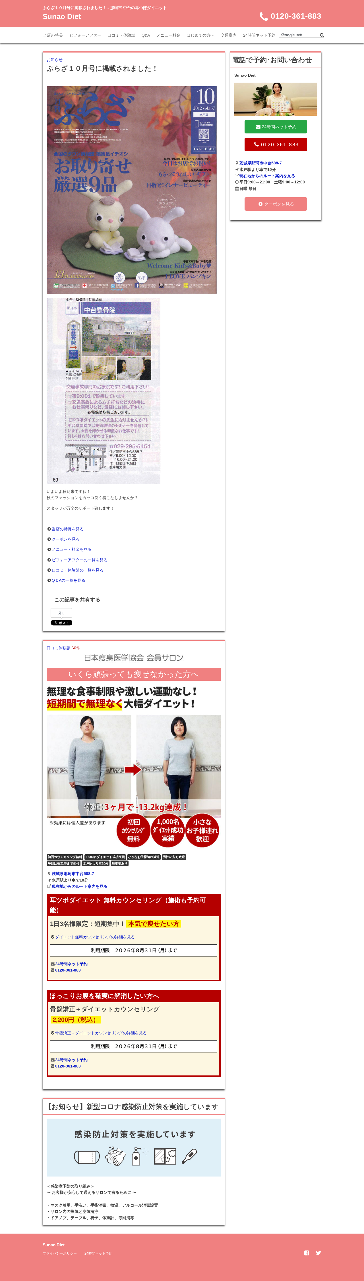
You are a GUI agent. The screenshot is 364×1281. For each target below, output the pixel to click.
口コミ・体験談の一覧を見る (78, 570)
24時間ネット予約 (259, 35)
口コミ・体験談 (121, 35)
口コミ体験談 (63, 648)
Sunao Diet (62, 16)
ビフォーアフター (85, 35)
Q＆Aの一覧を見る (68, 580)
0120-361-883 (68, 970)
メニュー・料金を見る (72, 549)
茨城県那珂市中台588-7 (73, 873)
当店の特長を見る (68, 529)
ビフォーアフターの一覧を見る (79, 560)
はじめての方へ (200, 35)
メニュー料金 (168, 35)
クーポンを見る (66, 539)
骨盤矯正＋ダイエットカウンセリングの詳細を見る (101, 1033)
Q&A (146, 35)
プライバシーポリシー (60, 1253)
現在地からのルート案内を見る (79, 886)
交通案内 (229, 35)
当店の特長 (53, 35)
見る (61, 613)
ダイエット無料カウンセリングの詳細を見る (95, 937)
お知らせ (55, 59)
